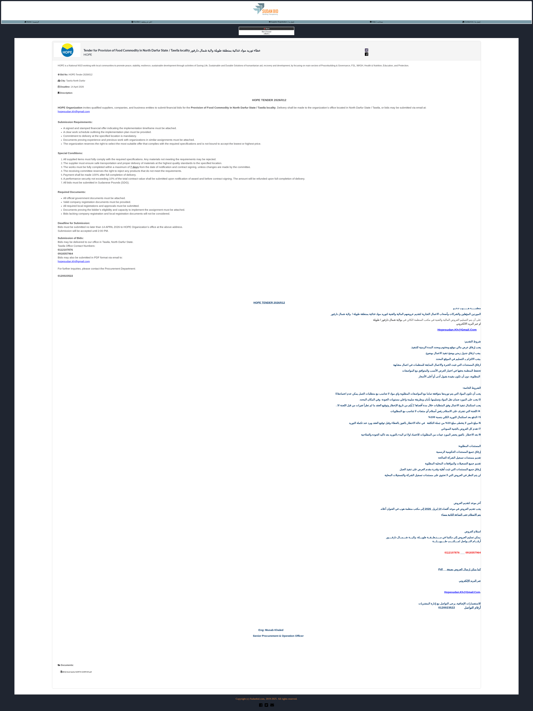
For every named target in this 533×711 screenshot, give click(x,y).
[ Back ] (266, 34)
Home (28, 22)
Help (374, 22)
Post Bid (136, 22)
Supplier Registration (279, 22)
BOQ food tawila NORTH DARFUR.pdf (77, 672)
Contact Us (468, 22)
